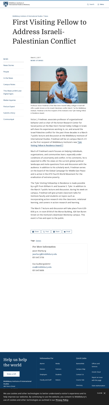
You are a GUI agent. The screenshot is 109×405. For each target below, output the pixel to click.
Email (68, 231)
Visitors (57, 380)
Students (58, 374)
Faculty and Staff (45, 380)
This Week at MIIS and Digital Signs (12, 92)
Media (57, 364)
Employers (43, 374)
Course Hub (80, 380)
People (6, 72)
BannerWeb (80, 364)
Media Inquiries (9, 100)
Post (47, 231)
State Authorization (98, 386)
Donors (38, 241)
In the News (8, 78)
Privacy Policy (62, 400)
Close (100, 393)
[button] (90, 4)
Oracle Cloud (96, 372)
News (46, 16)
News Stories (8, 65)
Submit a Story (9, 113)
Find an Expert (9, 106)
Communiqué (8, 119)
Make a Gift (11, 374)
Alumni (42, 364)
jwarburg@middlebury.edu (44, 254)
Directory (79, 385)
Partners (58, 369)
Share (36, 231)
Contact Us (80, 374)
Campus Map (80, 369)
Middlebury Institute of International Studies (27, 16)
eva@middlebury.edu (42, 267)
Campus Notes (9, 84)
